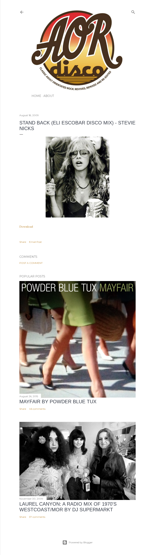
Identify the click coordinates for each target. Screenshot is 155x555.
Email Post (35, 241)
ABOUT (48, 96)
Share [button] (22, 241)
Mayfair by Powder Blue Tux (57, 401)
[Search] (133, 11)
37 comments (37, 516)
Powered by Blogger (81, 542)
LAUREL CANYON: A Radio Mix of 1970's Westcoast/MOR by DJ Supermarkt (68, 506)
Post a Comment (31, 262)
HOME (36, 96)
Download (26, 226)
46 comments (37, 408)
